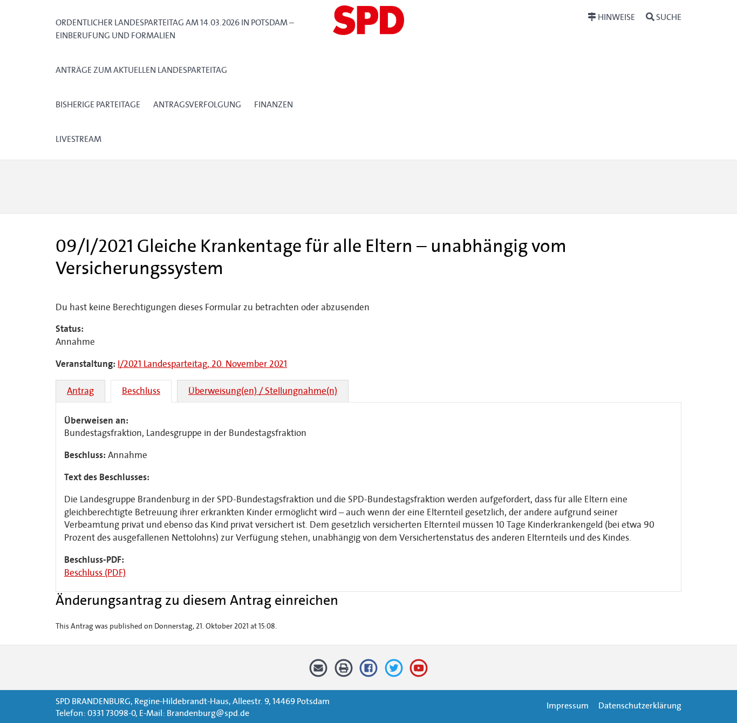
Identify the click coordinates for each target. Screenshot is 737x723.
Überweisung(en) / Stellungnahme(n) (262, 391)
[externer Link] (368, 671)
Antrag (80, 391)
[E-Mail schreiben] (318, 671)
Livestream (78, 139)
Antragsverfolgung (197, 104)
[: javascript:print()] (343, 671)
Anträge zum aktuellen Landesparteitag (141, 70)
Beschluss (141, 391)
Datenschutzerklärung (639, 705)
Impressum (568, 705)
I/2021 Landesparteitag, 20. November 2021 (202, 364)
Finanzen (273, 104)
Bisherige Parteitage (98, 104)
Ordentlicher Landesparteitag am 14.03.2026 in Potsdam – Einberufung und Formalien (175, 28)
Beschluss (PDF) (95, 572)
